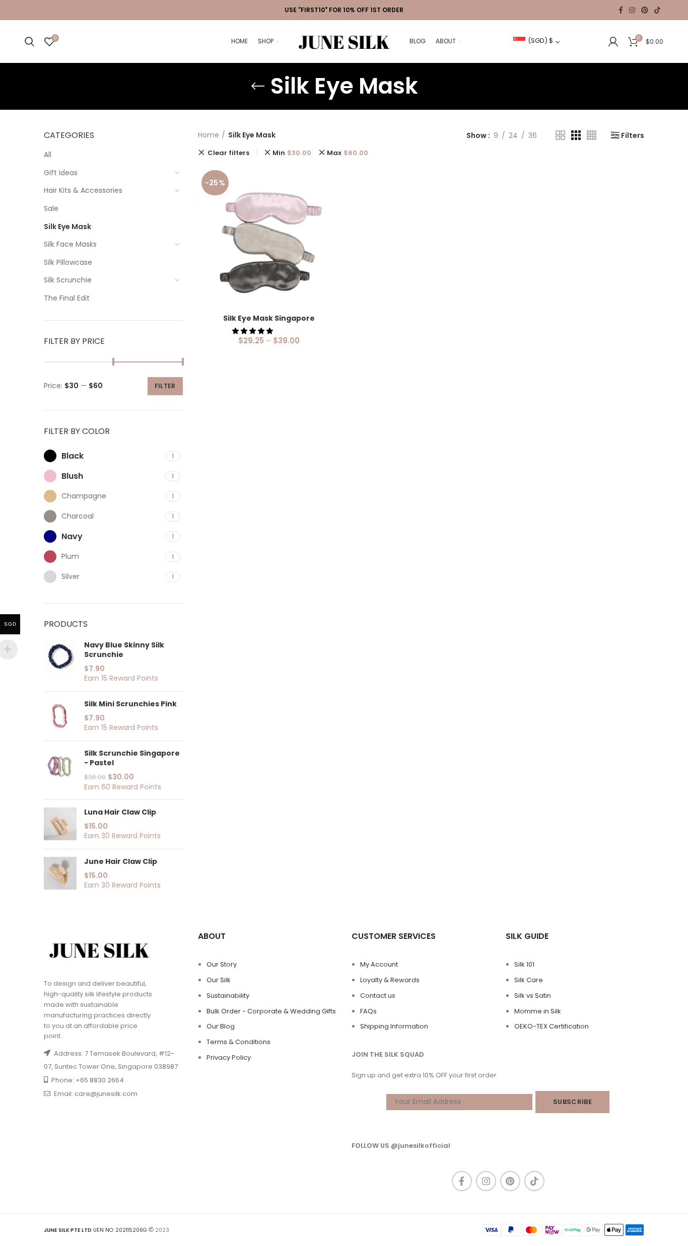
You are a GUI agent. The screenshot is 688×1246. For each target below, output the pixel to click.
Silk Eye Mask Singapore (269, 318)
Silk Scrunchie (68, 280)
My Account (379, 964)
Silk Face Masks (70, 244)
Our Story (222, 964)
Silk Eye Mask (67, 227)
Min (292, 153)
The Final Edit (67, 298)
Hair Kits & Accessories (83, 190)
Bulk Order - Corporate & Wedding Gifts (271, 1011)
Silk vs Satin (532, 995)
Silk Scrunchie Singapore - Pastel (132, 758)
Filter (165, 386)
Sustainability (228, 995)
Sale (51, 208)
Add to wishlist (332, 228)
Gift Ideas (61, 173)
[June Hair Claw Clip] (60, 874)
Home (208, 135)
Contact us (377, 995)
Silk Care (528, 980)
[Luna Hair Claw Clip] (60, 824)
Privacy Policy (229, 1057)
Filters (632, 135)
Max (348, 153)
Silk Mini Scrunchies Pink (130, 704)
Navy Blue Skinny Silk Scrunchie (124, 650)
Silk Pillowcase (68, 262)
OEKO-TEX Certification (551, 1026)
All (47, 155)
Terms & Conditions (238, 1042)
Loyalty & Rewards (390, 980)
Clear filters (228, 152)
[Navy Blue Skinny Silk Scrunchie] (60, 662)
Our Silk (219, 980)
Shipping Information (394, 1026)
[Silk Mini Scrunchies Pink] (60, 716)
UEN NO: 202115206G (95, 1230)
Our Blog (221, 1026)
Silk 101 (524, 964)
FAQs (368, 1011)
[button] (253, 331)
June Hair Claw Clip (120, 861)
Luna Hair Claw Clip (120, 812)
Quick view (332, 205)
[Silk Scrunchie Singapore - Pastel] (60, 770)
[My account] (613, 42)
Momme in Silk (537, 1011)
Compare (332, 183)
